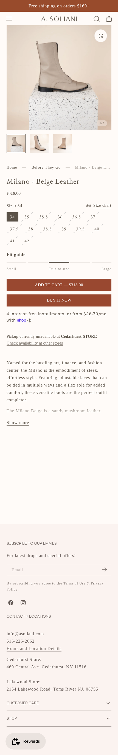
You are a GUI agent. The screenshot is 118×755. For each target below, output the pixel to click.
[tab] (16, 143)
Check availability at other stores (35, 343)
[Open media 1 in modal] (100, 35)
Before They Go (46, 167)
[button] (9, 18)
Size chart (102, 205)
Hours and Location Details (34, 648)
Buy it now (59, 300)
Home (12, 167)
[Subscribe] (104, 569)
